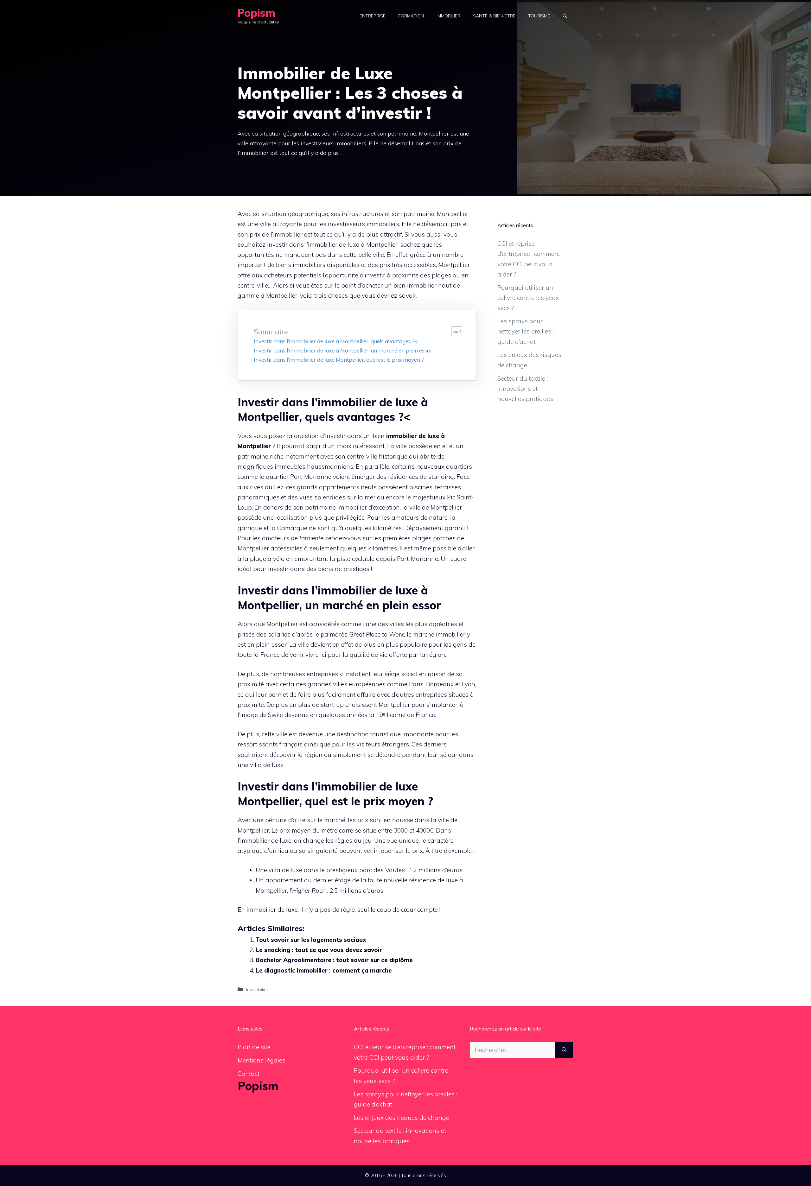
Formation (411, 16)
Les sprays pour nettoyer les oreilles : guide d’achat (525, 331)
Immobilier (448, 16)
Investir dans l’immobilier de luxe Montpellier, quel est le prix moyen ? (339, 359)
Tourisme (539, 16)
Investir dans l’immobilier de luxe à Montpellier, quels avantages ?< (336, 341)
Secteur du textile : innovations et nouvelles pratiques (525, 389)
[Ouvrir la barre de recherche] (564, 15)
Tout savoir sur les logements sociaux (311, 939)
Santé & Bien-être (494, 16)
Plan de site (254, 1047)
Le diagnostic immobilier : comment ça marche (324, 970)
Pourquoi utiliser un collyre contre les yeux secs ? (528, 298)
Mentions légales (261, 1060)
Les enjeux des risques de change (401, 1117)
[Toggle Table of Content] (453, 331)
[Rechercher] (564, 1050)
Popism (256, 13)
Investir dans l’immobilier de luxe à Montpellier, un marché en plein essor (343, 350)
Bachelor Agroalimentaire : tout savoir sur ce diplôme (334, 960)
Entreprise (373, 16)
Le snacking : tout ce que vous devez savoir (319, 950)
